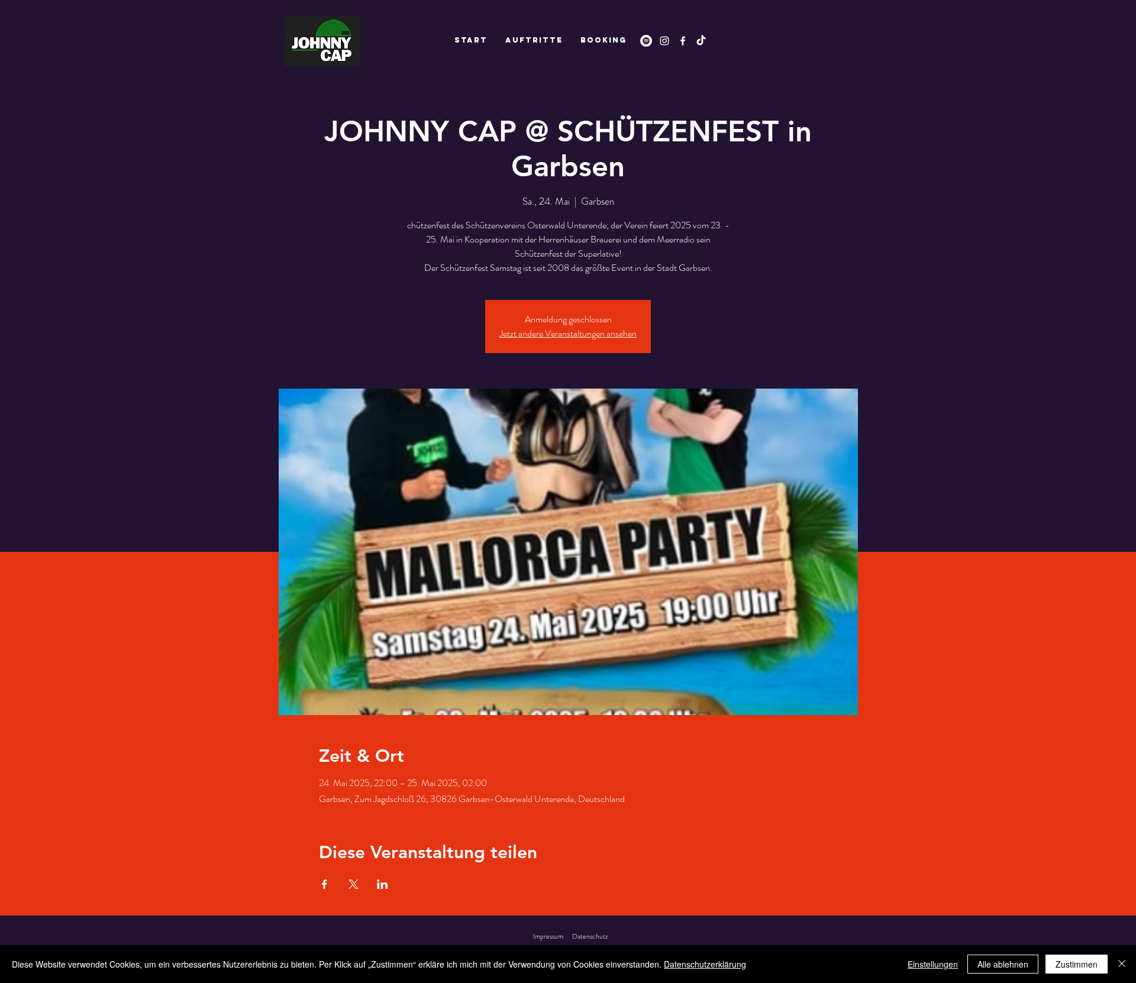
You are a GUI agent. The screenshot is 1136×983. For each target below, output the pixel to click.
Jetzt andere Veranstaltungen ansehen (568, 333)
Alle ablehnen (1002, 964)
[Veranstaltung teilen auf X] (353, 884)
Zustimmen (1077, 964)
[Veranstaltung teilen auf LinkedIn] (382, 884)
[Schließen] (1122, 964)
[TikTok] (701, 41)
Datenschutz (590, 936)
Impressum (548, 936)
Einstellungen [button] (933, 964)
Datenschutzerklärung (705, 964)
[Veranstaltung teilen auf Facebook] (324, 884)
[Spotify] (646, 41)
